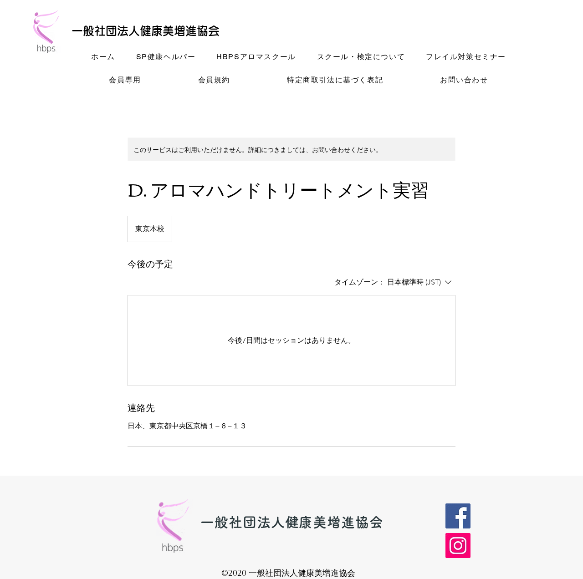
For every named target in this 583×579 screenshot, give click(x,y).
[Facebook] (457, 515)
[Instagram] (457, 545)
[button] (166, 57)
